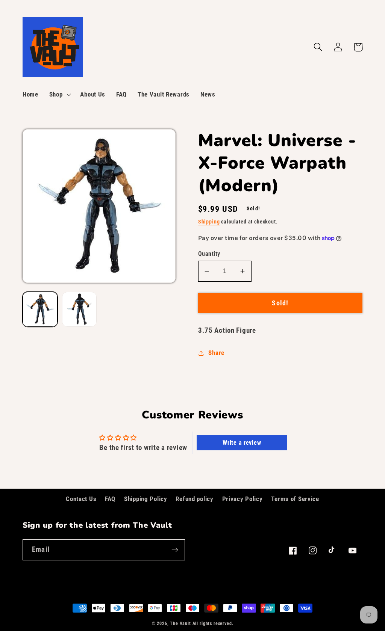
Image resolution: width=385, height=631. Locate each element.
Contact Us (81, 499)
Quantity (209, 254)
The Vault (180, 623)
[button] (59, 94)
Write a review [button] (242, 442)
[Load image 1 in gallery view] (40, 309)
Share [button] (216, 352)
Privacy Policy (242, 499)
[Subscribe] (175, 549)
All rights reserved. (212, 623)
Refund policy (194, 499)
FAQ (110, 499)
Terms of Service (295, 499)
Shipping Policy (145, 499)
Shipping (209, 222)
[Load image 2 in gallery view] (79, 309)
